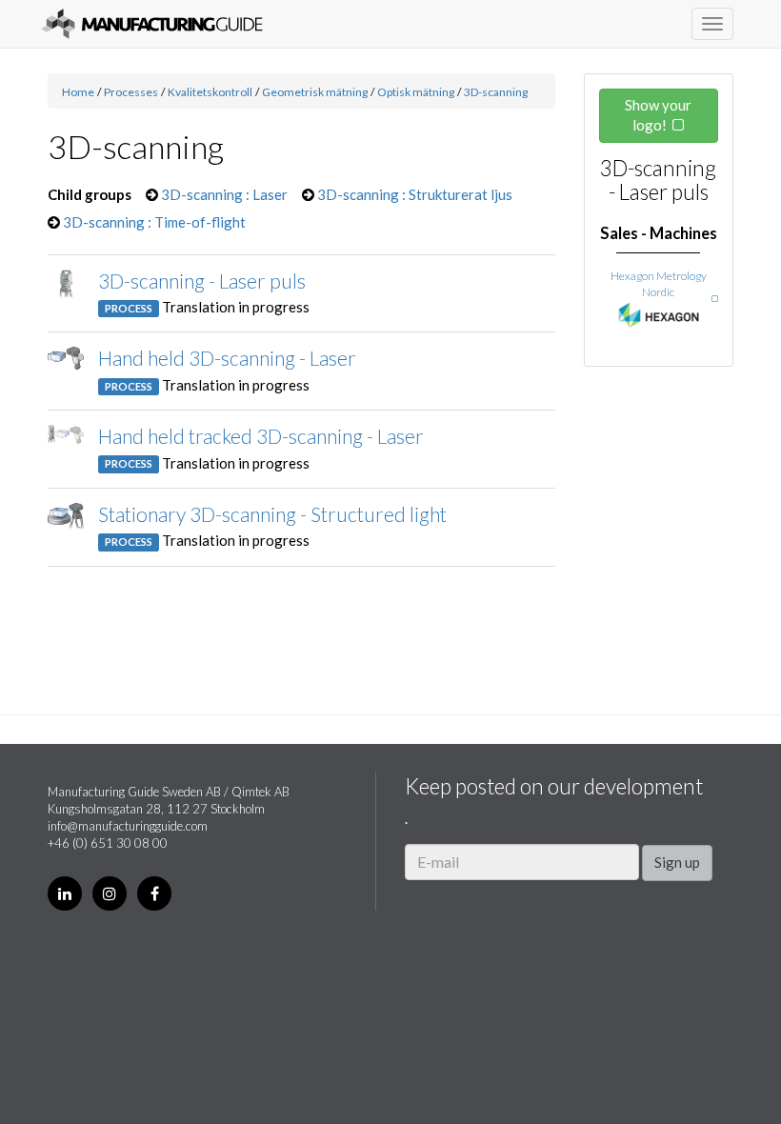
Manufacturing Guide (152, 24)
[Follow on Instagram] (109, 893)
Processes (131, 92)
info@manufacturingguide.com (128, 825)
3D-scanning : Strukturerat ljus (414, 194)
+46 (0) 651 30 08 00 (108, 843)
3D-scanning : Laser (224, 194)
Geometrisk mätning (315, 92)
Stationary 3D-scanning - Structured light (272, 514)
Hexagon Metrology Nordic (659, 284)
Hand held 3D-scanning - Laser (227, 358)
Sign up (677, 862)
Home (78, 92)
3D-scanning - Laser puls (202, 280)
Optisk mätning (415, 92)
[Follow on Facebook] (154, 893)
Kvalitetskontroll (210, 92)
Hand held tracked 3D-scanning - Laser (261, 436)
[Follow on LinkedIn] (65, 893)
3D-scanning (496, 92)
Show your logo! (658, 114)
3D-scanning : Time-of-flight (154, 222)
